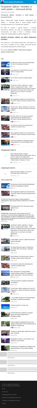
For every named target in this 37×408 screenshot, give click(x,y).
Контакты (5, 391)
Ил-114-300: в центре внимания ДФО (21, 77)
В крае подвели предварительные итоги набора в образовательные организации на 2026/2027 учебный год (23, 323)
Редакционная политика (9, 394)
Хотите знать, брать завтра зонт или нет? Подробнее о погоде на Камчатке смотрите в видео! (23, 108)
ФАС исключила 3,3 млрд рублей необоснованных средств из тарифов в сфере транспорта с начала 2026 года (22, 273)
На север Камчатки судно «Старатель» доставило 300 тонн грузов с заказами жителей (22, 248)
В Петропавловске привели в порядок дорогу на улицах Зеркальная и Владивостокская (22, 314)
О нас (3, 389)
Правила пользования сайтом (11, 400)
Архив (4, 403)
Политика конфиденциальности (11, 397)
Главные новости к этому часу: (19, 305)
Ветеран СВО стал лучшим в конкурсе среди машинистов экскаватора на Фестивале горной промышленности (21, 117)
